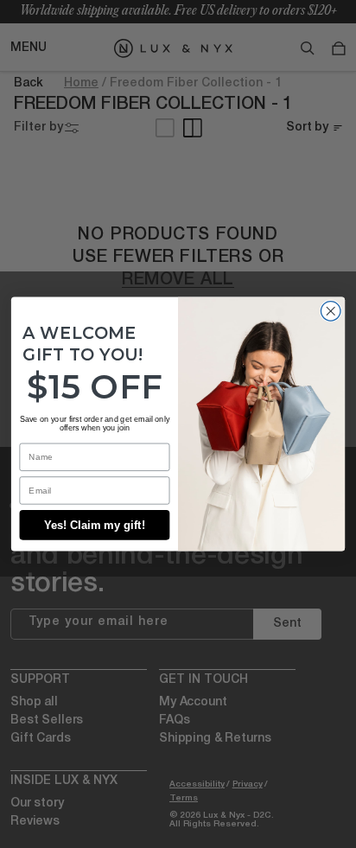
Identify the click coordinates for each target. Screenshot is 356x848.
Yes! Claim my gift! (94, 525)
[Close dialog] (330, 312)
